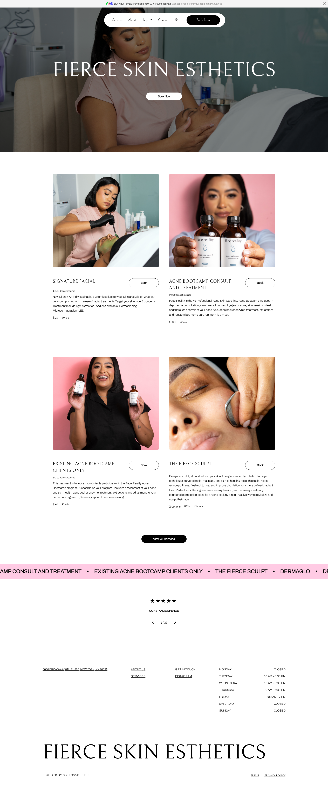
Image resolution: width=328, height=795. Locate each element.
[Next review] (174, 622)
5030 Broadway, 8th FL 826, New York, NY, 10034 (75, 669)
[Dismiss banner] (325, 3)
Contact (163, 20)
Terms (255, 775)
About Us (138, 669)
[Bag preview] (176, 20)
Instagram (183, 676)
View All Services (164, 539)
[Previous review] (153, 622)
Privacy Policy (274, 775)
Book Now (164, 96)
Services (117, 20)
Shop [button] (144, 20)
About (132, 20)
